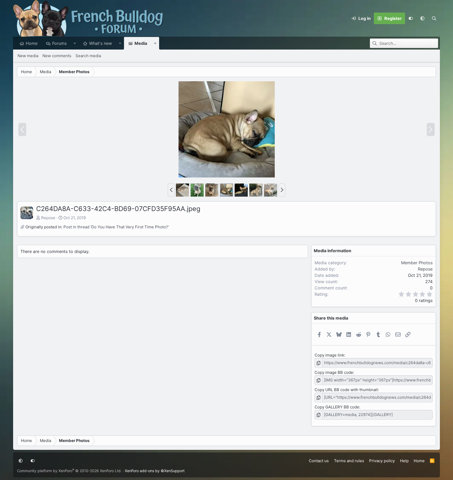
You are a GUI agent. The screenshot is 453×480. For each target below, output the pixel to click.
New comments (56, 55)
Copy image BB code (334, 372)
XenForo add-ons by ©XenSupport (155, 470)
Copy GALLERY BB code (337, 407)
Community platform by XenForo (69, 470)
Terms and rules (349, 460)
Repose (48, 217)
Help (404, 460)
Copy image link (329, 355)
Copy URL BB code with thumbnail (346, 389)
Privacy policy (382, 460)
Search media (88, 55)
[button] (422, 18)
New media (28, 55)
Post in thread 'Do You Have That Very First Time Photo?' (116, 226)
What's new (100, 43)
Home (31, 43)
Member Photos (417, 262)
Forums (59, 43)
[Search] (434, 18)
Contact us (319, 460)
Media (140, 43)
